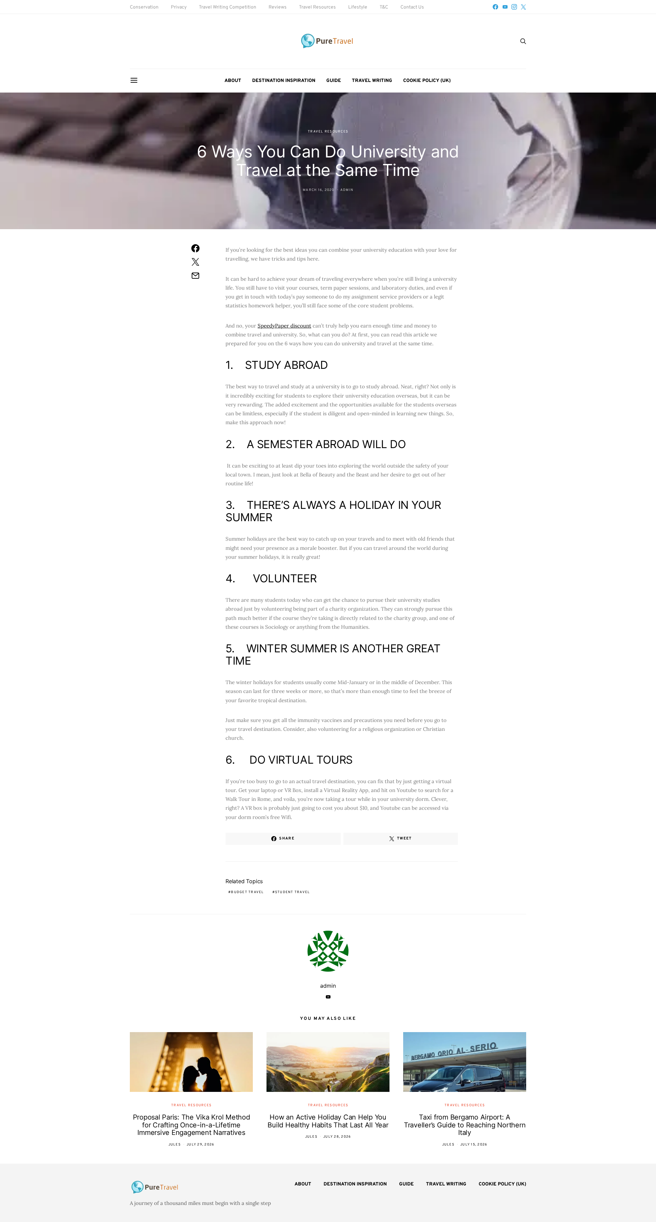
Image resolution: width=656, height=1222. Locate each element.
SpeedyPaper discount (284, 325)
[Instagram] (514, 7)
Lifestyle (357, 7)
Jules (174, 1144)
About (232, 81)
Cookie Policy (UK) (427, 81)
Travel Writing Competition (227, 7)
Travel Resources (317, 7)
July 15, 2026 (473, 1144)
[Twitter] (523, 7)
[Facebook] (495, 7)
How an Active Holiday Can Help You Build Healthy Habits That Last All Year (328, 1121)
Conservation (144, 7)
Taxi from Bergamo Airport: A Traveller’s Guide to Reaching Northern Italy (465, 1125)
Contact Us (412, 7)
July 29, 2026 (200, 1144)
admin (346, 190)
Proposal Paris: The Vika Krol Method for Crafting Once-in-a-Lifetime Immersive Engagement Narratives (191, 1125)
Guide (333, 81)
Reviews (278, 7)
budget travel (247, 892)
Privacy (179, 7)
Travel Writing (372, 81)
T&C (384, 7)
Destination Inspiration (283, 81)
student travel (292, 892)
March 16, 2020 (318, 190)
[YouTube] (505, 7)
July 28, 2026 (337, 1137)
